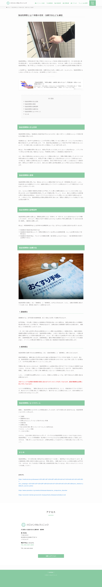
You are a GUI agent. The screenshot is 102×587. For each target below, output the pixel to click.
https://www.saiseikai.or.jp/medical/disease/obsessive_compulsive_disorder (43, 490)
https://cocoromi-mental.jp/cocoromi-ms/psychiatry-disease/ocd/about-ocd (42, 495)
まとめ (27, 114)
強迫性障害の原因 (30, 104)
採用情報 (51, 572)
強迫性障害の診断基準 (31, 106)
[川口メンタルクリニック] (16, 3)
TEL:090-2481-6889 (27, 545)
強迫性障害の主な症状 (31, 101)
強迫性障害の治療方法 (31, 109)
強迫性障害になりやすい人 (33, 111)
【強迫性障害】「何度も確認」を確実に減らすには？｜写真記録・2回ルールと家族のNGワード (57, 83)
